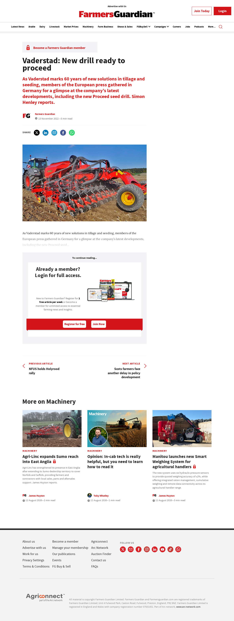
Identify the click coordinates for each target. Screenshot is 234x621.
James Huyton (37, 495)
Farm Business (105, 26)
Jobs (187, 26)
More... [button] (212, 26)
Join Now (99, 324)
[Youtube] (162, 549)
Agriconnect (99, 541)
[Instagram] (147, 549)
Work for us (30, 554)
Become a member (65, 541)
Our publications (63, 554)
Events (56, 560)
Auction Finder (101, 554)
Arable (32, 26)
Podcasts (199, 26)
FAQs (94, 566)
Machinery (88, 26)
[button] (220, 27)
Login (222, 11)
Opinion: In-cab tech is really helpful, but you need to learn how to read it (115, 462)
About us (28, 541)
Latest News (17, 26)
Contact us (98, 560)
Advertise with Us (117, 6)
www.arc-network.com (188, 606)
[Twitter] (123, 549)
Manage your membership (70, 548)
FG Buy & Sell (61, 566)
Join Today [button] (202, 11)
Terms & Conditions (36, 566)
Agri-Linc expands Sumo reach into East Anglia (50, 459)
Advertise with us (34, 548)
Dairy (42, 26)
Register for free (74, 324)
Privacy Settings (33, 560)
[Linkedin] (155, 549)
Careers (177, 26)
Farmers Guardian (45, 114)
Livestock (54, 26)
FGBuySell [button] (142, 26)
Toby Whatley (101, 495)
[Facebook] (139, 549)
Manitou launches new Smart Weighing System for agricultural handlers (179, 462)
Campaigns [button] (160, 26)
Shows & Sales (125, 26)
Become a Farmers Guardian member (59, 48)
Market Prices (71, 26)
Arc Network (99, 548)
